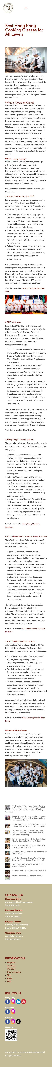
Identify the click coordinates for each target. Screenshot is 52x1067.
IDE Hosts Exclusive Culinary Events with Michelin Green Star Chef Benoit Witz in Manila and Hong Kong (27, 833)
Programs (11, 963)
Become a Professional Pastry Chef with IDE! (29, 871)
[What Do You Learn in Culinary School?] (7, 877)
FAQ (9, 982)
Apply (9, 978)
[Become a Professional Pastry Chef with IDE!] (7, 872)
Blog (9, 975)
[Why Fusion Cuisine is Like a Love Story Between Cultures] (7, 865)
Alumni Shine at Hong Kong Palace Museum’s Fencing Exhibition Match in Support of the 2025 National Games (29, 818)
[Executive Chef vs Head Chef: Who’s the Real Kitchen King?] (7, 853)
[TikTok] (18, 1021)
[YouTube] (23, 1002)
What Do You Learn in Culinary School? (27, 876)
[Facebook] (7, 1002)
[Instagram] (13, 1002)
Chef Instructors (14, 972)
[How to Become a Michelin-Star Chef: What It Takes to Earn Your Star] (7, 846)
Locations (11, 966)
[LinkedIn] (18, 1002)
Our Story (11, 969)
